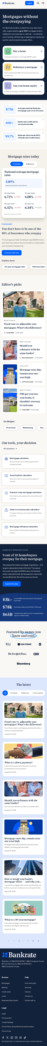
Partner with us (30, 1000)
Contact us (28, 996)
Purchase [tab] (16, 164)
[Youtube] (20, 1037)
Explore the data (11, 584)
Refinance (25, 693)
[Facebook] (3, 1037)
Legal (4, 1014)
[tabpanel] (23, 211)
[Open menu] (42, 3)
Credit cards (6, 992)
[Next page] (38, 941)
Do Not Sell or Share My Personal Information (18, 1027)
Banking (4, 987)
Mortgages (6, 983)
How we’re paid (30, 983)
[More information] (43, 106)
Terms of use (6, 1031)
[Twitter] (7, 1037)
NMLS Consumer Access (35, 961)
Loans (4, 996)
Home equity (38, 693)
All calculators (8, 449)
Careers (27, 992)
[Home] (10, 3)
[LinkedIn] (16, 1037)
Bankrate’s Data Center (10, 1000)
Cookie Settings (7, 1022)
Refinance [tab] (30, 164)
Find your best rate (11, 253)
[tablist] (23, 164)
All (5, 693)
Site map (28, 987)
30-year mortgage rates (14, 267)
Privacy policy (6, 1018)
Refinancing (28, 428)
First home (11, 428)
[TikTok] (25, 1037)
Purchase (13, 693)
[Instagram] (11, 1037)
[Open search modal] (38, 3)
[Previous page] (9, 941)
